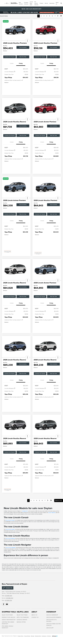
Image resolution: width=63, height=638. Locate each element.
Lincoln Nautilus (51, 512)
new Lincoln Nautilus (10, 538)
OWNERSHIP (51, 612)
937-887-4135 (8, 595)
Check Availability (23, 47)
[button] (27, 41)
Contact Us (8, 588)
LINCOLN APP (49, 627)
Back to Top (58, 500)
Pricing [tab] (21, 63)
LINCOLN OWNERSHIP (52, 615)
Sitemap (32, 636)
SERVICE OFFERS (21, 622)
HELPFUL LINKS (23, 612)
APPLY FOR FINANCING (23, 617)
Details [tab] (12, 63)
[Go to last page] (61, 16)
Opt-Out (49, 636)
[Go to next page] (57, 16)
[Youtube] (7, 604)
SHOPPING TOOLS (9, 612)
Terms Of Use (27, 636)
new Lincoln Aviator (10, 529)
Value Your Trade (23, 56)
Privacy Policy (21, 636)
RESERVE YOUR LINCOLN (8, 617)
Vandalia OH (25, 511)
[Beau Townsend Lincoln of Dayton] (11, 3)
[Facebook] (3, 604)
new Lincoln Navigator (11, 547)
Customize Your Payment (9, 56)
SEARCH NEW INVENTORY (9, 619)
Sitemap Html (38, 636)
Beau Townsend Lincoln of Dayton (9, 636)
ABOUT (34, 612)
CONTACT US (35, 617)
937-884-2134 (9, 598)
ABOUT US (34, 615)
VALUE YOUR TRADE (7, 615)
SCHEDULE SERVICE (22, 619)
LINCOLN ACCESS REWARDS (53, 617)
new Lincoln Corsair (10, 520)
